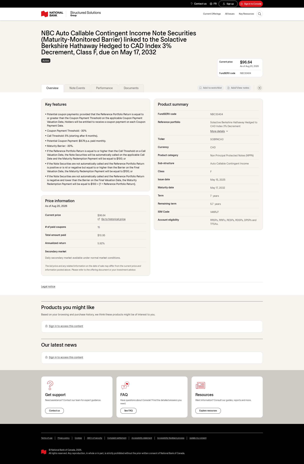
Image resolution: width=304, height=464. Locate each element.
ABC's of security (94, 438)
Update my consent (198, 438)
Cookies (78, 438)
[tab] (52, 88)
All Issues (229, 14)
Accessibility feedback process (170, 438)
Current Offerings (212, 14)
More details (217, 131)
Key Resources (246, 14)
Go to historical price (113, 219)
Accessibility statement (142, 438)
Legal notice (48, 286)
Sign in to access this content (66, 326)
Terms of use (46, 438)
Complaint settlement (116, 438)
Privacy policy (64, 438)
